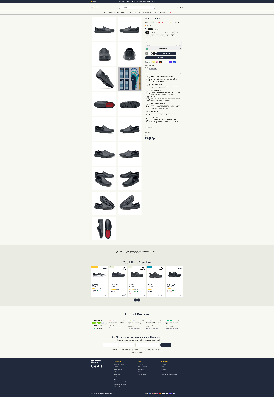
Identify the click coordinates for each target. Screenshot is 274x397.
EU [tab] (150, 29)
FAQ (115, 371)
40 (173, 33)
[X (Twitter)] (149, 139)
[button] (104, 12)
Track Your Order (118, 369)
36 (152, 32)
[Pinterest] (153, 139)
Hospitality (163, 364)
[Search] (121, 7)
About (154, 12)
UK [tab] (155, 29)
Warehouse (164, 371)
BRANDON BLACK (115, 284)
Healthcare (163, 369)
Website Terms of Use (143, 371)
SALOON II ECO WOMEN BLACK (171, 285)
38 (162, 32)
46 (168, 36)
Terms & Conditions (142, 366)
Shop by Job (132, 12)
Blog (115, 379)
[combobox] (137, 7)
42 (148, 36)
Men (104, 12)
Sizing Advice (117, 374)
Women (111, 12)
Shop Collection (121, 12)
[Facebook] (146, 139)
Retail (162, 366)
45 (163, 36)
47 (172, 35)
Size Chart (147, 39)
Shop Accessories (144, 12)
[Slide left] (135, 300)
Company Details (142, 374)
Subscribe (166, 345)
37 (157, 32)
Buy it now (161, 57)
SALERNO (131, 284)
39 (167, 32)
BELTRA (150, 284)
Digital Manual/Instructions (120, 384)
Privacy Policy (141, 369)
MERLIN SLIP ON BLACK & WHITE (96, 285)
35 (147, 32)
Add (105, 295)
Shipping (116, 366)
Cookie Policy (141, 364)
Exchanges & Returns (119, 364)
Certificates (116, 376)
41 (178, 33)
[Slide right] (138, 300)
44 (158, 36)
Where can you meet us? (120, 381)
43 (153, 36)
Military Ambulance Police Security (169, 374)
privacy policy (125, 351)
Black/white (153, 68)
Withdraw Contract (118, 386)
